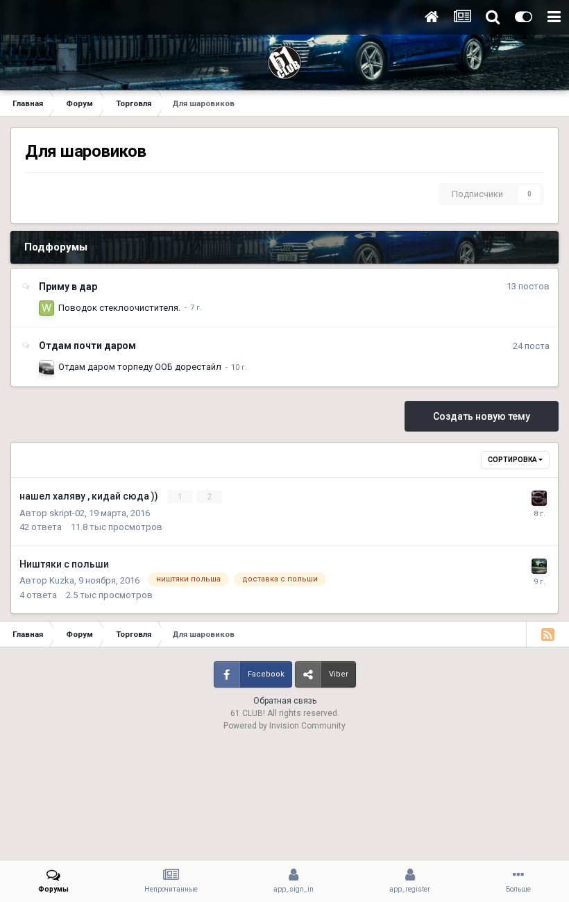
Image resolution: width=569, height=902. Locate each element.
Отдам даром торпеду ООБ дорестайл (139, 366)
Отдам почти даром (87, 345)
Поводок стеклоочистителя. (119, 308)
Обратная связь (284, 701)
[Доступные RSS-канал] (547, 634)
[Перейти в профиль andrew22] (46, 367)
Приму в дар (68, 286)
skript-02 (67, 513)
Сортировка (513, 459)
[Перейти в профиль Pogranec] (539, 566)
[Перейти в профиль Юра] (539, 498)
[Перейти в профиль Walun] (46, 308)
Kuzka (61, 580)
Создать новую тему (481, 416)
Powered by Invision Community (284, 726)
